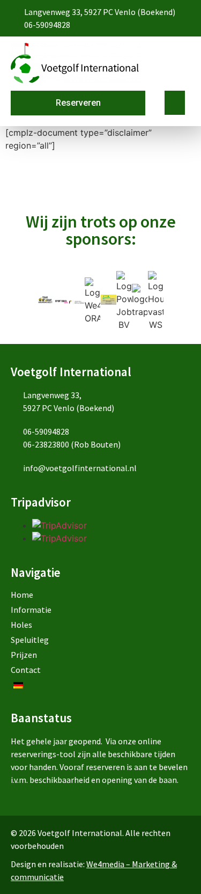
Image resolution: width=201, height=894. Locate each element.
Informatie (31, 609)
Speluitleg (30, 639)
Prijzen (24, 654)
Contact (26, 669)
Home (22, 594)
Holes (21, 624)
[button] (175, 103)
